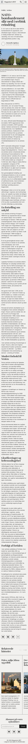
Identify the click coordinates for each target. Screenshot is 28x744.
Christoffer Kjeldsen (12, 43)
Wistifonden (21, 742)
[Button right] (25, 650)
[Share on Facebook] (3, 637)
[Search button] (21, 2)
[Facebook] (9, 731)
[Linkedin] (14, 731)
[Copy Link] (18, 637)
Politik (3, 10)
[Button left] (21, 650)
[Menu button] (25, 2)
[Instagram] (19, 731)
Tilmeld (23, 726)
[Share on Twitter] (8, 637)
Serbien (9, 10)
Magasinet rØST (16, 740)
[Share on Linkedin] (13, 637)
